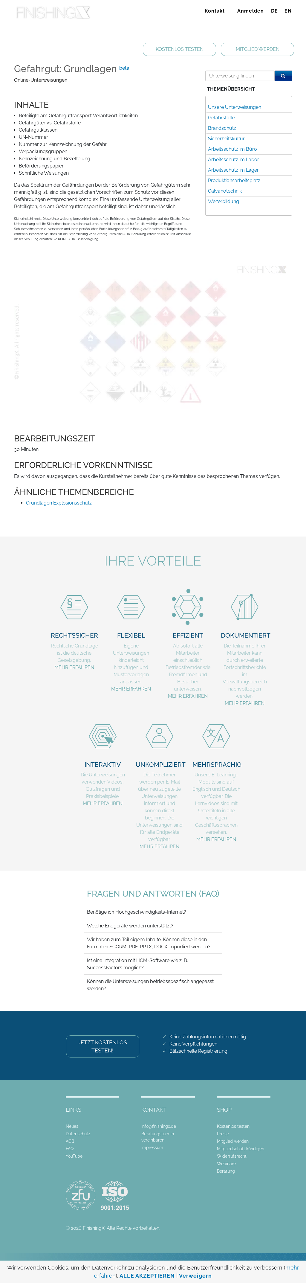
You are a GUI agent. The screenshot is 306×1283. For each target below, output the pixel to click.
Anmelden (250, 11)
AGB (70, 1141)
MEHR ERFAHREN (74, 667)
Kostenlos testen (233, 1126)
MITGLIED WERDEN (257, 49)
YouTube (74, 1156)
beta (124, 68)
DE (274, 11)
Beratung (226, 1171)
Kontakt (215, 11)
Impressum (152, 1147)
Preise (223, 1133)
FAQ (70, 1148)
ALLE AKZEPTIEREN (147, 1276)
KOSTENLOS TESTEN (180, 49)
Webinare (226, 1163)
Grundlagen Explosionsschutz (59, 503)
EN (288, 11)
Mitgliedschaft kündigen (240, 1148)
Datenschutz (78, 1133)
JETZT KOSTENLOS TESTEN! (102, 1046)
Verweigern (195, 1276)
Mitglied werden (233, 1141)
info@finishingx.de (158, 1126)
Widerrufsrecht (232, 1156)
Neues (72, 1126)
